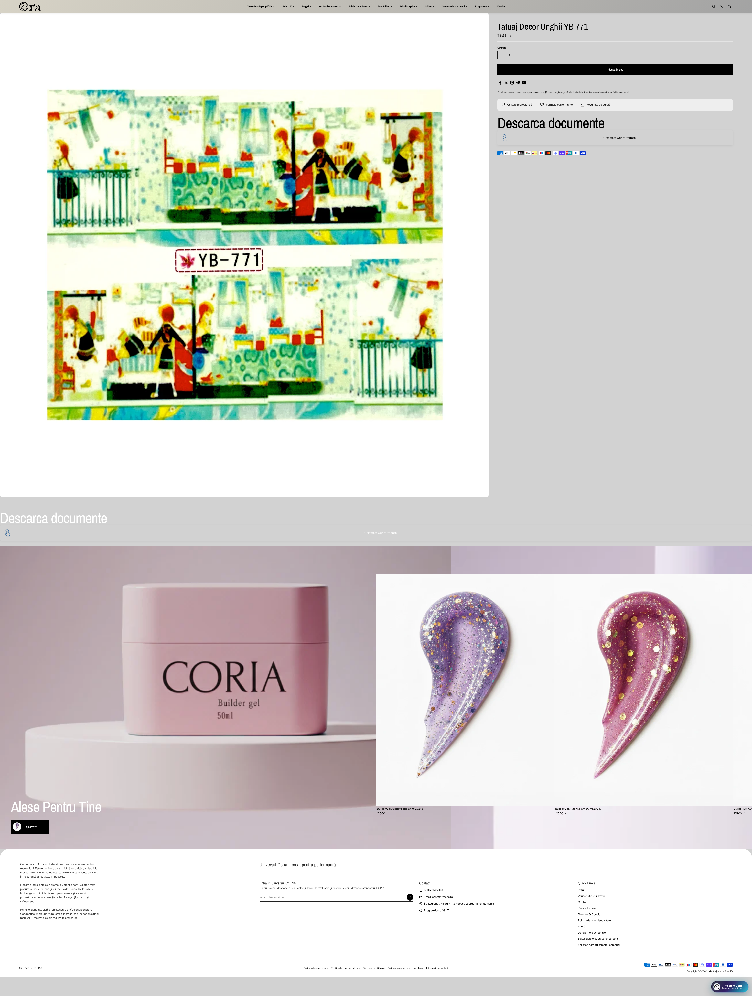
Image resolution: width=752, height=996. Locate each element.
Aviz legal (418, 968)
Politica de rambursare (316, 968)
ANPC (581, 926)
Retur (581, 890)
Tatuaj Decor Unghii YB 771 (542, 27)
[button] (729, 6)
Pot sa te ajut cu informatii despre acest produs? (714, 972)
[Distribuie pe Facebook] (500, 83)
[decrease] (501, 55)
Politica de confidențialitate (345, 968)
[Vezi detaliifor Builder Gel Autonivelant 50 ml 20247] (643, 690)
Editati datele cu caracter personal (598, 938)
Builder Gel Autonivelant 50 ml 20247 (578, 808)
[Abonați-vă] (410, 897)
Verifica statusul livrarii (591, 896)
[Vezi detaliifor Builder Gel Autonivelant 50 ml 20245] (465, 690)
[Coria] (30, 6)
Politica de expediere (399, 968)
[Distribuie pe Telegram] (518, 83)
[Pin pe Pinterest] (512, 83)
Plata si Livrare (587, 908)
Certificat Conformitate (619, 138)
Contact (583, 902)
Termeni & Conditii (589, 914)
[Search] (714, 6)
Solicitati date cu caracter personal (599, 945)
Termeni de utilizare (374, 968)
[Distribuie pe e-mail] (524, 83)
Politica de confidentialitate (594, 920)
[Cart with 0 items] (729, 6)
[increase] (517, 55)
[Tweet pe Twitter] (506, 83)
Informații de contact (437, 968)
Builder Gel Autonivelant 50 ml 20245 (400, 808)
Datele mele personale (592, 932)
